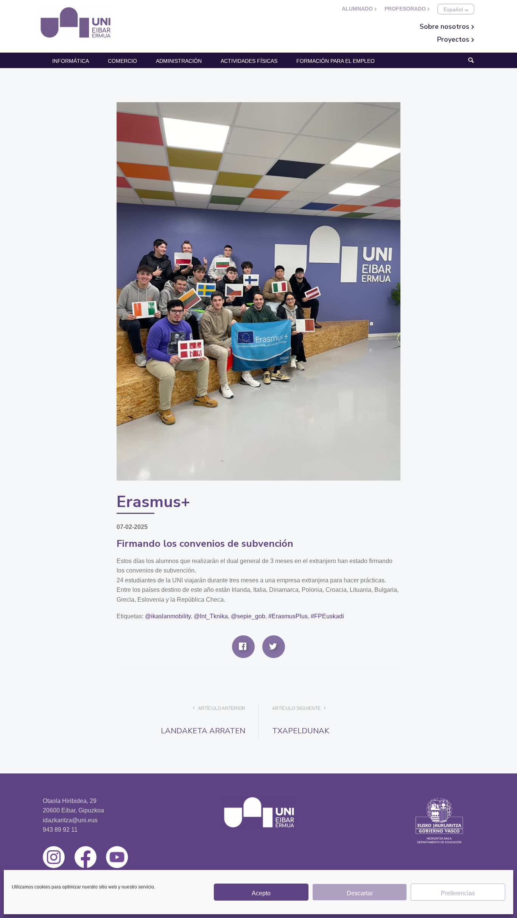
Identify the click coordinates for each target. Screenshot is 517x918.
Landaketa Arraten (203, 731)
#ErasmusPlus (288, 616)
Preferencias (458, 893)
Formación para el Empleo (335, 61)
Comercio (122, 61)
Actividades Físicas (249, 61)
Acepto (261, 893)
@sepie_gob (248, 616)
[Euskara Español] (456, 9)
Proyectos (454, 39)
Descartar (360, 893)
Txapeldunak (300, 731)
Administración (179, 61)
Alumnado (358, 9)
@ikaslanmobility (168, 616)
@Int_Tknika (211, 616)
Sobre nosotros (445, 26)
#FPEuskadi (327, 616)
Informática (70, 61)
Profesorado (406, 9)
